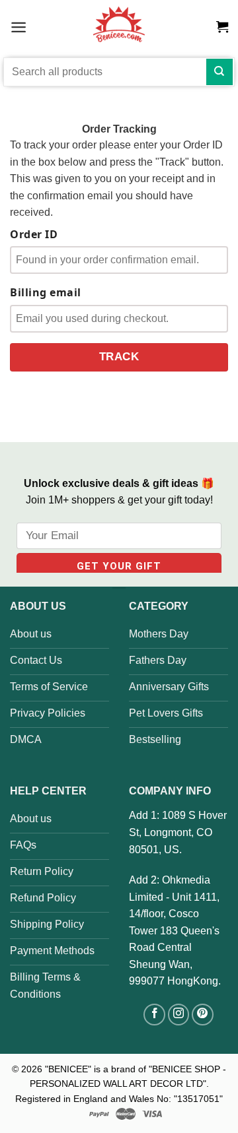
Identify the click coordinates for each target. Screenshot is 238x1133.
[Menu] (18, 27)
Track (119, 356)
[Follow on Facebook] (154, 1014)
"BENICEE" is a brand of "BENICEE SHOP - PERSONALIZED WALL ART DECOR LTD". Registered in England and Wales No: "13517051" (120, 1084)
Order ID (34, 234)
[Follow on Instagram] (179, 1014)
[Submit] (219, 72)
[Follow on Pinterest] (203, 1014)
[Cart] (222, 27)
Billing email (45, 292)
